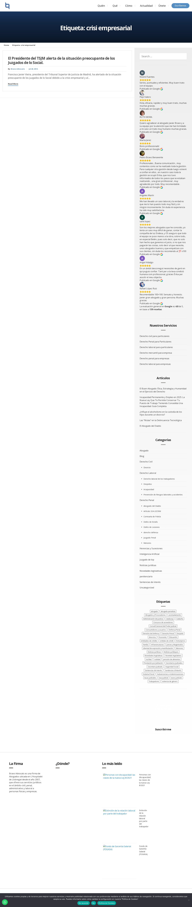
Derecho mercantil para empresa (156, 352)
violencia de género (170, 681)
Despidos (148, 484)
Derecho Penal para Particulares (155, 341)
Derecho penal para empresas (154, 358)
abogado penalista (168, 611)
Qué (115, 5)
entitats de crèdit (166, 641)
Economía (162, 637)
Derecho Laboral (148, 473)
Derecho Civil (146, 461)
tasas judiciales (150, 678)
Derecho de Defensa (151, 633)
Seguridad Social (171, 666)
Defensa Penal (174, 630)
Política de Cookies (107, 903)
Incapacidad (149, 489)
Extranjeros (180, 641)
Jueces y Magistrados (175, 644)
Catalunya (169, 619)
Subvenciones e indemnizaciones (170, 674)
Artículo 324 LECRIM (152, 511)
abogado (154, 611)
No (93, 903)
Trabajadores (154, 681)
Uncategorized (147, 587)
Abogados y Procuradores (155, 615)
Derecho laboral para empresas (155, 364)
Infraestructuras (157, 644)
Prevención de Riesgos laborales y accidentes (163, 494)
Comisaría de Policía (152, 516)
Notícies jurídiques (171, 652)
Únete (162, 5)
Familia (145, 644)
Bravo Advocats (18, 69)
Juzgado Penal (150, 537)
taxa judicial (163, 678)
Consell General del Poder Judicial (163, 626)
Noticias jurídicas (148, 565)
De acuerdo (83, 903)
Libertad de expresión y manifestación (158, 648)
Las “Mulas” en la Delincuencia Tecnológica (161, 420)
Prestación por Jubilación (153, 663)
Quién (101, 5)
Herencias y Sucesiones (151, 548)
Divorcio (147, 467)
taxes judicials (176, 678)
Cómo (128, 5)
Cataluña (179, 619)
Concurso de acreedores (163, 622)
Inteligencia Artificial (149, 554)
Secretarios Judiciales (174, 663)
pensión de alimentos (171, 659)
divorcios (152, 637)
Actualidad (146, 5)
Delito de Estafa (151, 522)
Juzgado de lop (147, 559)
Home (6, 45)
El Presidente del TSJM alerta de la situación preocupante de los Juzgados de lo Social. (61, 60)
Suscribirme (163, 729)
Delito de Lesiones (152, 527)
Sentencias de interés (150, 582)
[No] (188, 900)
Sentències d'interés (173, 670)
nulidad (157, 659)
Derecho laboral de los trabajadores (159, 479)
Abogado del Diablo (152, 506)
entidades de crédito (149, 641)
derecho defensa (151, 532)
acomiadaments (174, 615)
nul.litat (149, 659)
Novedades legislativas (151, 570)
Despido (180, 633)
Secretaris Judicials (155, 666)
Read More (13, 84)
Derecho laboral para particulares (156, 347)
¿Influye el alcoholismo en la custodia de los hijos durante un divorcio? (161, 413)
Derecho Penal (147, 500)
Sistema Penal (148, 674)
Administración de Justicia (153, 619)
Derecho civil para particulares (154, 336)
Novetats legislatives (173, 655)
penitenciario (146, 576)
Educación (173, 637)
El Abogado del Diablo (150, 425)
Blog (142, 456)
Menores (147, 543)
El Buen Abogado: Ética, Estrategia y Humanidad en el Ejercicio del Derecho (163, 390)
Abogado (144, 450)
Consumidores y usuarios (156, 630)
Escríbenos (180, 5)
